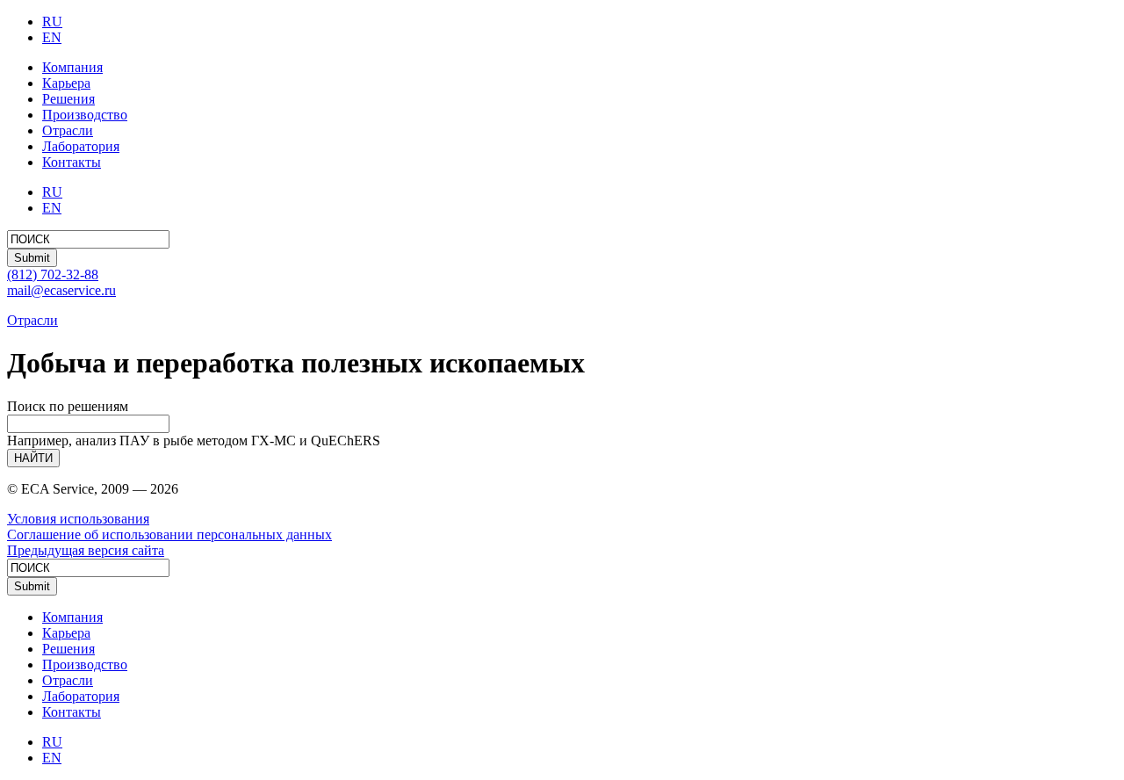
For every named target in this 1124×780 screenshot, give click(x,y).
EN (51, 37)
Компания (72, 67)
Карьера (66, 83)
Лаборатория (80, 146)
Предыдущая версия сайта (85, 550)
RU (52, 21)
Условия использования (78, 518)
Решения (68, 98)
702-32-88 (52, 274)
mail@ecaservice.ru (61, 290)
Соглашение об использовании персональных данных (169, 534)
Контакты (71, 162)
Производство (84, 114)
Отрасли (67, 130)
